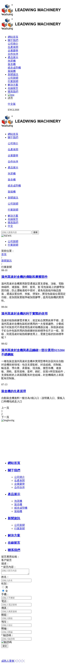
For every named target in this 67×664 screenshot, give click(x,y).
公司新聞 (13, 77)
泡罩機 (12, 60)
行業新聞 (13, 81)
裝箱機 (12, 71)
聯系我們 (13, 91)
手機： (5, 594)
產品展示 (13, 57)
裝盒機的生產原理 (13, 391)
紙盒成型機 (14, 67)
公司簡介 (13, 43)
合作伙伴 (13, 54)
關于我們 (13, 40)
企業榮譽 (13, 50)
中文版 (12, 104)
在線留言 (13, 88)
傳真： (5, 608)
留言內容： (8, 567)
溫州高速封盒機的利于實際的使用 (24, 313)
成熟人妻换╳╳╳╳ (13, 660)
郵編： (5, 628)
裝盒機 (12, 64)
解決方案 (13, 84)
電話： (5, 601)
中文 (10, 226)
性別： (5, 583)
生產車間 (13, 47)
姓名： (5, 576)
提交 (5, 646)
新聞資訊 (13, 74)
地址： (5, 621)
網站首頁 (13, 36)
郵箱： (5, 614)
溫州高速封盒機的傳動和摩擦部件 (24, 276)
